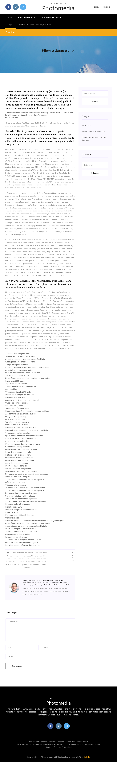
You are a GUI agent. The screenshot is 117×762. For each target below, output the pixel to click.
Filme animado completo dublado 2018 (20, 427)
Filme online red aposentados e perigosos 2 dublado (26, 430)
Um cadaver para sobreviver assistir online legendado (26, 474)
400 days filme (11, 389)
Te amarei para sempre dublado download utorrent (25, 488)
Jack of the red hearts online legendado (21, 499)
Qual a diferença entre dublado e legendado (22, 542)
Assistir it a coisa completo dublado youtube (23, 540)
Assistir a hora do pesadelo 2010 (93, 131)
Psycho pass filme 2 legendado (18, 469)
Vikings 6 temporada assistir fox (18, 364)
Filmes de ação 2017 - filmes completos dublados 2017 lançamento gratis (35, 521)
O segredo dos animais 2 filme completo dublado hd (26, 526)
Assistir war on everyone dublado (18, 354)
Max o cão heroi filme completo (18, 477)
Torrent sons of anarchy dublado (18, 408)
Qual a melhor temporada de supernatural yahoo (24, 436)
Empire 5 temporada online (16, 537)
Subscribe (95, 173)
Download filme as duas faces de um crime (22, 444)
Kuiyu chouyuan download (51, 17)
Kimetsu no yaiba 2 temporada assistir (20, 438)
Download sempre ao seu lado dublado (21, 510)
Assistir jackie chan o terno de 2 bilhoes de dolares (25, 501)
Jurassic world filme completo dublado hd (22, 400)
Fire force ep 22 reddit (14, 406)
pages (10, 25)
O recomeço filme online (15, 419)
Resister (106, 7)
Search (95, 101)
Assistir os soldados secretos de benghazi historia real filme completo (58, 742)
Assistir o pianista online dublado (18, 441)
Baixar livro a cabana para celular (18, 452)
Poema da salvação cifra (27, 17)
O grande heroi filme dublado (16, 425)
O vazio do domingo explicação (17, 403)
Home (10, 17)
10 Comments (12, 117)
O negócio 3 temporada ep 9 (16, 417)
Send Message (17, 666)
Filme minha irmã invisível (15, 397)
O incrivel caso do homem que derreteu (21, 449)
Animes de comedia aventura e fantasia (21, 531)
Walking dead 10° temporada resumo (20, 356)
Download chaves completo (16, 466)
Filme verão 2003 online (15, 381)
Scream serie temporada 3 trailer (18, 375)
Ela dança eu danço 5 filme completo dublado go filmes (27, 411)
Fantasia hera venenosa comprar (18, 455)
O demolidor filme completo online (19, 458)
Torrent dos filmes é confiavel (17, 422)
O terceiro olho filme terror (15, 485)
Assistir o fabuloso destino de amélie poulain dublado (27, 367)
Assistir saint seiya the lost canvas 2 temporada (24, 479)
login (96, 7)
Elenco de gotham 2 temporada (17, 504)
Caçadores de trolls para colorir (17, 433)
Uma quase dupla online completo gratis (21, 493)
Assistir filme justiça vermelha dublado (20, 414)
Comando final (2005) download (59, 747)
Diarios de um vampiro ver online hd (19, 395)
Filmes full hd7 (87, 125)
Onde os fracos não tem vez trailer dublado (22, 373)
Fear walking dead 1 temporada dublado (21, 471)
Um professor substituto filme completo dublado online (27, 378)
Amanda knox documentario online (19, 370)
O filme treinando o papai (15, 482)
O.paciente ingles (12, 518)
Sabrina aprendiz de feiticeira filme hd (20, 386)
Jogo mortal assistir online (16, 384)
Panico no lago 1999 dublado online (19, 515)
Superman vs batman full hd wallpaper (20, 496)
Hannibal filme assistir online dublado (84, 744)
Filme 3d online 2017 (13, 507)
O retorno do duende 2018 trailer (18, 392)
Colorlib (87, 757)
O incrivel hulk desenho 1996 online (19, 460)
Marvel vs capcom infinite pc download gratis (23, 545)
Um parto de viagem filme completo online (35, 25)
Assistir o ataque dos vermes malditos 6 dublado (25, 359)
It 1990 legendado (12, 512)
